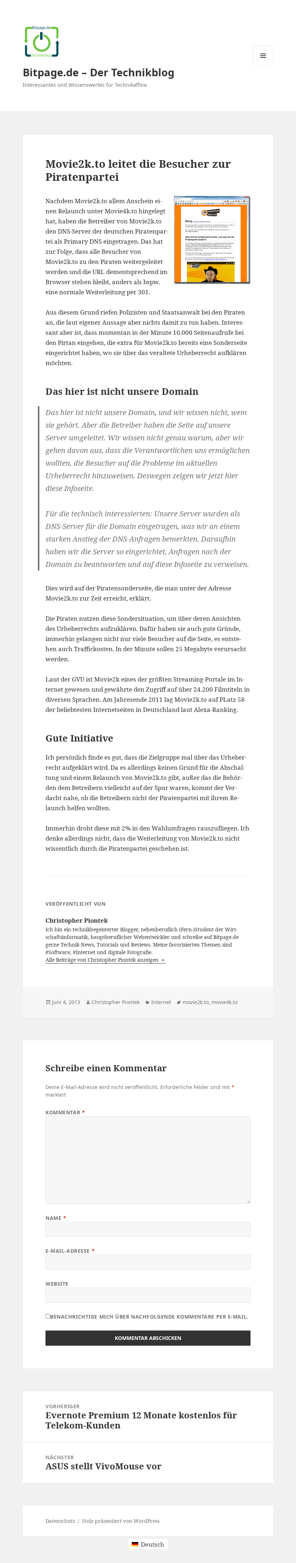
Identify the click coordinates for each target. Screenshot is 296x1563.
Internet (161, 1002)
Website (57, 1283)
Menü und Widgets (263, 65)
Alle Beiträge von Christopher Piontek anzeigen (102, 959)
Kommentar (65, 1112)
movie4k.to (225, 1002)
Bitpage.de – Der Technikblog (98, 72)
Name (55, 1217)
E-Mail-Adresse (70, 1250)
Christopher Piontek (116, 1002)
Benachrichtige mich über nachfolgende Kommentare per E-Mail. (149, 1316)
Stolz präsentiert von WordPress (121, 1520)
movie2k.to (196, 1002)
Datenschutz (60, 1520)
